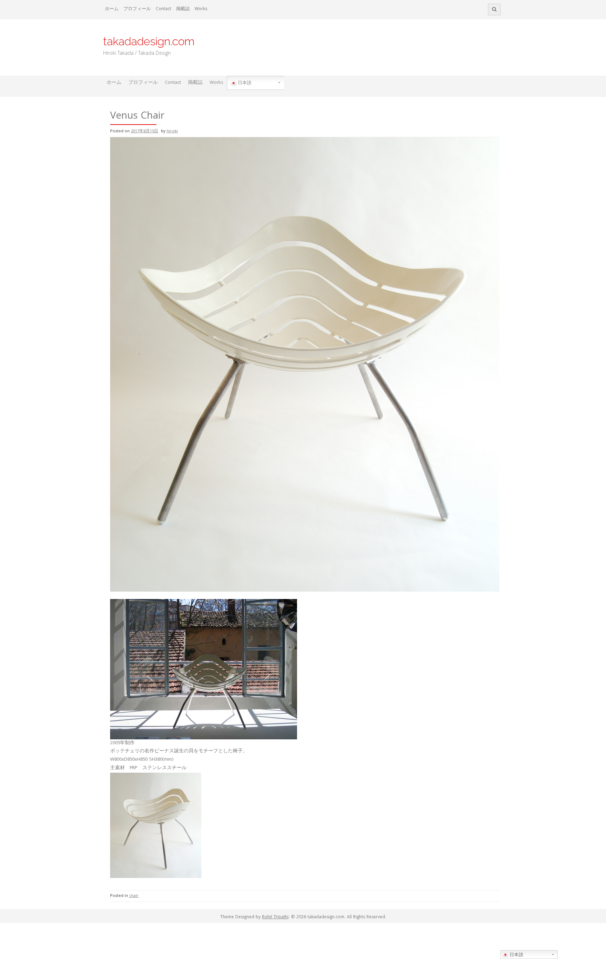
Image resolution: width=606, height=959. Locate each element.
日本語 (243, 82)
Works (201, 9)
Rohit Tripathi (275, 917)
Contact (163, 9)
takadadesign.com (149, 41)
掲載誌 (183, 9)
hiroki (172, 131)
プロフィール (137, 9)
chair (134, 896)
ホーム (112, 9)
